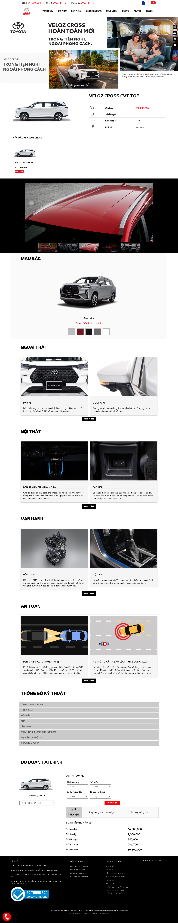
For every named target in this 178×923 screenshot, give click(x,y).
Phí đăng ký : (72, 834)
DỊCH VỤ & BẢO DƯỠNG (115, 877)
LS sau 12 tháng (97, 792)
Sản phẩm (76, 11)
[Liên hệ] (7, 916)
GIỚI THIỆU (62, 11)
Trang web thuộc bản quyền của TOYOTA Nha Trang (111, 910)
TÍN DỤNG (110, 880)
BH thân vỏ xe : (73, 849)
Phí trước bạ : (72, 829)
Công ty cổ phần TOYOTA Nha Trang (29, 865)
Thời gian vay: (73, 782)
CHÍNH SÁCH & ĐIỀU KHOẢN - (60, 910)
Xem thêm (89, 419)
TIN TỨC (109, 870)
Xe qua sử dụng (94, 11)
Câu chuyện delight (115, 873)
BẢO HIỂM (110, 884)
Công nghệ (111, 11)
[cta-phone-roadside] (38, 894)
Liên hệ (149, 11)
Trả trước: (94, 782)
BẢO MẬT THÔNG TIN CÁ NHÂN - (82, 910)
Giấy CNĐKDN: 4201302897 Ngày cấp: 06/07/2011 (34, 870)
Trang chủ (47, 11)
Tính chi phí (112, 803)
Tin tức (137, 11)
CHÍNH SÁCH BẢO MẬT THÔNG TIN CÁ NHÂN (115, 892)
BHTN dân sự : (72, 844)
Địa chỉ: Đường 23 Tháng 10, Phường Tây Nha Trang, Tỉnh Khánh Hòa (38, 882)
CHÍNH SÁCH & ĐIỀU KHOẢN (117, 887)
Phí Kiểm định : (72, 839)
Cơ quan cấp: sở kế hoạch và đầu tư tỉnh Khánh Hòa (36, 876)
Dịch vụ (125, 11)
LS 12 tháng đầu (74, 792)
